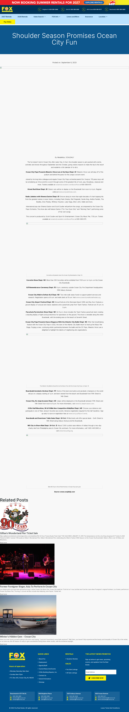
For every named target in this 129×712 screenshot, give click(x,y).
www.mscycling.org (66, 431)
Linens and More (73, 17)
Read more (3, 542)
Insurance (89, 17)
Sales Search (39, 17)
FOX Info (55, 17)
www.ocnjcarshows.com (67, 192)
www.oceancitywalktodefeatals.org (88, 297)
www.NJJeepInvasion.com (84, 404)
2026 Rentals (23, 17)
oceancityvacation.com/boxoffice (67, 185)
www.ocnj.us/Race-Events (78, 413)
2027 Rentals (7, 17)
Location (102, 17)
